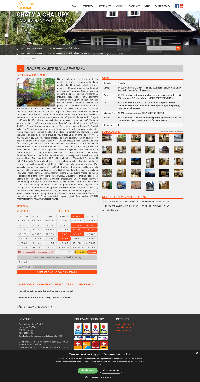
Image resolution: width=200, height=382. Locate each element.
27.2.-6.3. (50, 234)
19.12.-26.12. (36, 220)
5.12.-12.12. (50, 216)
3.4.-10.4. (37, 243)
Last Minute (104, 6)
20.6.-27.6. (64, 225)
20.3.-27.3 (50, 238)
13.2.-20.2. (23, 234)
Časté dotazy (162, 6)
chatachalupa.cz (123, 327)
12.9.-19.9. (64, 243)
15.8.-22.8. (90, 234)
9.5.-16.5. (64, 216)
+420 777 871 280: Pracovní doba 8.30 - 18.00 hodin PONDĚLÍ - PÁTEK (49, 48)
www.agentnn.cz (123, 329)
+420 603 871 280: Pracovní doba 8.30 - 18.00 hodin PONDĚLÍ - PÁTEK (49, 53)
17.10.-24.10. (90, 247)
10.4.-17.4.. (50, 243)
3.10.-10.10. (64, 247)
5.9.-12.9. (91, 238)
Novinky (120, 6)
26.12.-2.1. (50, 220)
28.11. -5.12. (36, 216)
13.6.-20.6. (90, 220)
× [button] (197, 353)
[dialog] (100, 366)
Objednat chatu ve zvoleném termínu (57, 272)
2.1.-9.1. (23, 225)
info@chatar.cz (116, 53)
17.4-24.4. (23, 247)
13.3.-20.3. (36, 238)
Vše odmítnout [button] (111, 370)
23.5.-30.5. (90, 216)
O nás (147, 6)
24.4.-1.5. (37, 247)
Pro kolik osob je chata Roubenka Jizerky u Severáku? (46, 290)
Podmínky (134, 6)
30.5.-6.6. (64, 220)
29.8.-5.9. (77, 238)
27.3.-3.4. (23, 243)
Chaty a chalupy (27, 58)
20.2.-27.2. (36, 234)
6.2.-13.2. (50, 229)
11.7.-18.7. (64, 229)
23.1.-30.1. (23, 229)
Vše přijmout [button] (87, 370)
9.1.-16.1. (37, 225)
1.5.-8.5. (50, 247)
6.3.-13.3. (23, 238)
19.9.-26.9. (77, 243)
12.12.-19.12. (23, 220)
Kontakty (87, 6)
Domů (75, 6)
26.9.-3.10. (90, 243)
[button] (100, 377)
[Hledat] (178, 48)
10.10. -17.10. (77, 247)
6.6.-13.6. (77, 220)
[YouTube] (181, 5)
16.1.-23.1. (50, 225)
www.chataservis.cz (125, 324)
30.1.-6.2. (37, 229)
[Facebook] (177, 5)
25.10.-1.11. (23, 216)
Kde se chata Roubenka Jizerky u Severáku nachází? (45, 297)
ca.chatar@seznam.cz (94, 53)
